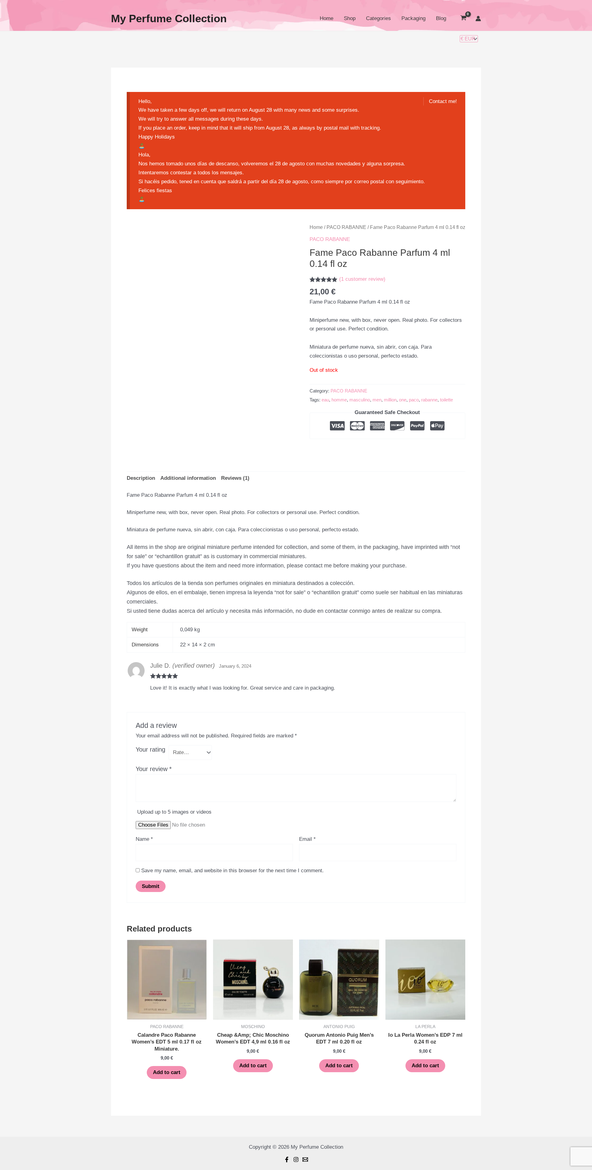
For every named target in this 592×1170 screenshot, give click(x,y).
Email (307, 839)
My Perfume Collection (169, 18)
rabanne (429, 399)
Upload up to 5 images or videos (174, 812)
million (390, 399)
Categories (378, 18)
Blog (441, 18)
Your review (154, 768)
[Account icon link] (478, 18)
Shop (350, 18)
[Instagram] (296, 1159)
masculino (359, 399)
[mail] (305, 1159)
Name (144, 839)
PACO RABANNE (346, 227)
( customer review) (362, 279)
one (402, 399)
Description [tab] (141, 478)
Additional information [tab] (188, 478)
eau (325, 399)
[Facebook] (287, 1159)
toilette (446, 399)
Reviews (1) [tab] (235, 478)
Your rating (150, 749)
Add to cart (166, 1072)
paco (414, 399)
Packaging (413, 18)
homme (339, 399)
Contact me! (443, 101)
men (376, 399)
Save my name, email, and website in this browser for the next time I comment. (232, 870)
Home (326, 18)
